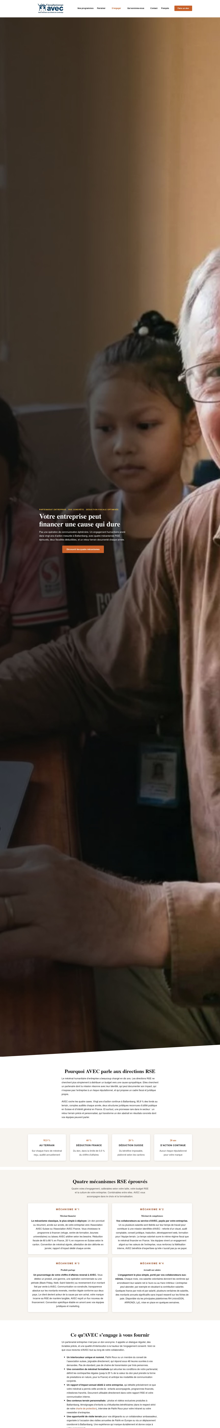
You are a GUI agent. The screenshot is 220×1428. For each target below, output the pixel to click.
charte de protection (86, 1408)
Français (165, 8)
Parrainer (101, 8)
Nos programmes (85, 8)
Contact (153, 8)
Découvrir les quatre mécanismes (83, 549)
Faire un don (183, 8)
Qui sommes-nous (135, 8)
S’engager (116, 8)
